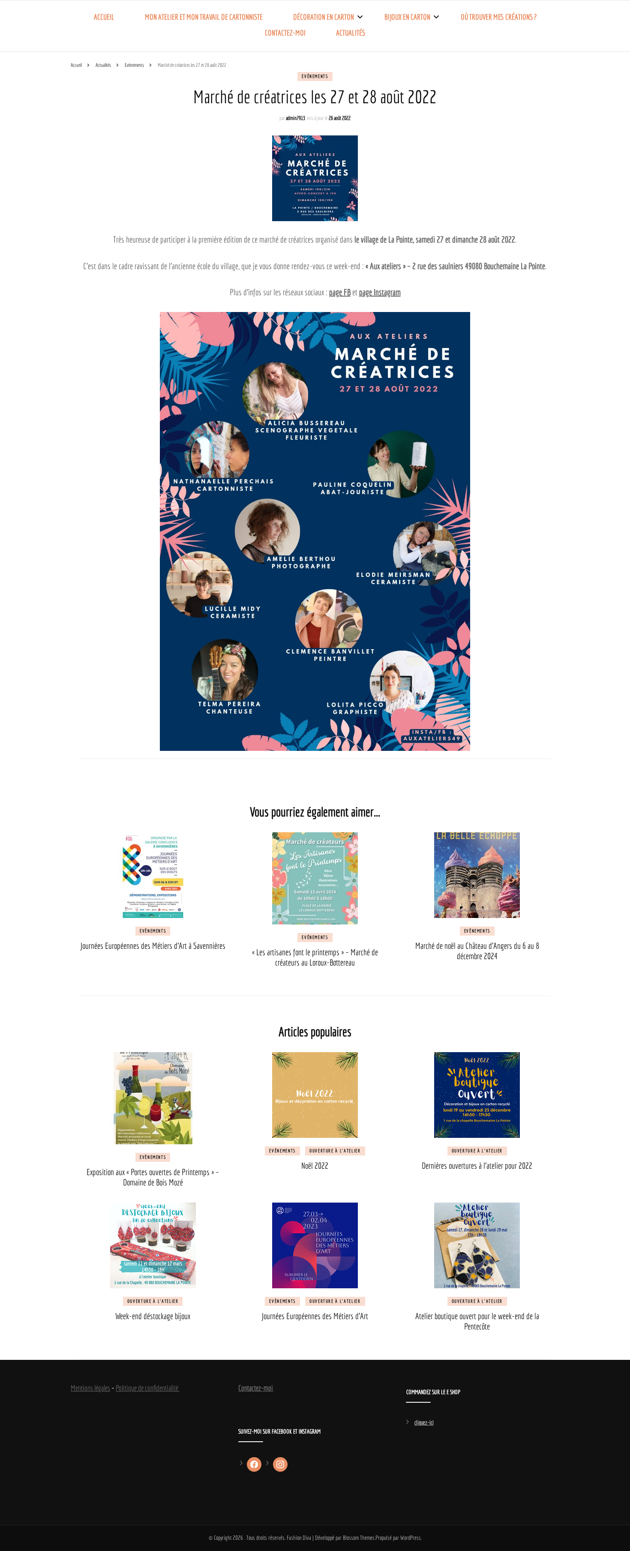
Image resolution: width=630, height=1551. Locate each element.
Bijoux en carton (407, 16)
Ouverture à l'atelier (335, 1150)
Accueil (104, 16)
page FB (340, 292)
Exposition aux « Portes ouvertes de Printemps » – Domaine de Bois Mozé (153, 1177)
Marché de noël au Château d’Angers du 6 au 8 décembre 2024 (477, 951)
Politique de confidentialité (148, 1387)
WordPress (410, 1537)
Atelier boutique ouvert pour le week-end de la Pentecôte (477, 1321)
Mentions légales (90, 1387)
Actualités (350, 32)
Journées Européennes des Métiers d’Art (314, 1316)
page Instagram (380, 292)
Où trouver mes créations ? (499, 16)
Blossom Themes (359, 1537)
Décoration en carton (323, 16)
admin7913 (295, 118)
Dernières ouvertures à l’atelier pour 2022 (477, 1165)
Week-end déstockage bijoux (152, 1316)
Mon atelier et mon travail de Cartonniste (204, 16)
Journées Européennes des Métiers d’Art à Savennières (152, 946)
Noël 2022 (314, 1165)
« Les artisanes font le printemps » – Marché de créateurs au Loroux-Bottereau (315, 957)
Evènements (315, 76)
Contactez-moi (285, 32)
